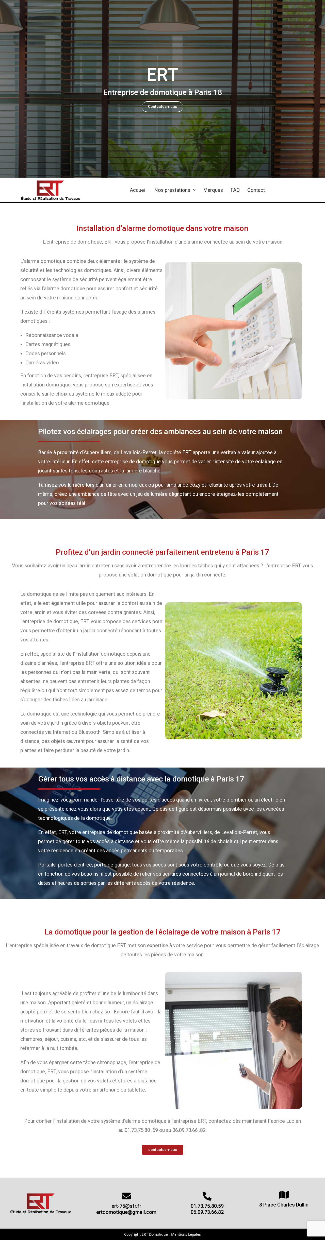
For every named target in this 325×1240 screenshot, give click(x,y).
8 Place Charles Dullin (283, 1205)
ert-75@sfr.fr (126, 1206)
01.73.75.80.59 (207, 1206)
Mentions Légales (186, 1234)
